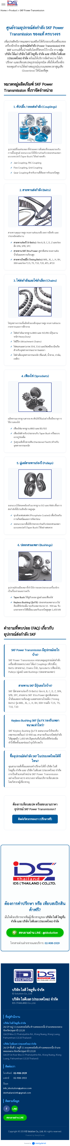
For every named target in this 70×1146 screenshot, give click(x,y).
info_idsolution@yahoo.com (17, 1088)
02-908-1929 (20, 1072)
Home (4, 10)
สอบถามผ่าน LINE (15, 1117)
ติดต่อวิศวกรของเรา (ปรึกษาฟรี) (35, 819)
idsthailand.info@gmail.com (17, 1092)
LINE (15, 1108)
